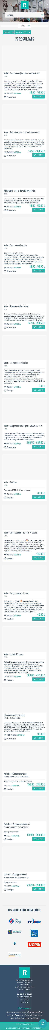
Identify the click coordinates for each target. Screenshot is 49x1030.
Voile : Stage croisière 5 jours (16, 306)
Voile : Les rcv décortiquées (16, 362)
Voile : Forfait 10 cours (13, 654)
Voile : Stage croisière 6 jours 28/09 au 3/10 (23, 425)
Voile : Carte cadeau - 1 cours (16, 593)
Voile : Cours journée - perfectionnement (21, 132)
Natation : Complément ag (15, 773)
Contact (24, 1002)
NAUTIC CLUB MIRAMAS (12, 718)
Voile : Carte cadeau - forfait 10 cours (20, 532)
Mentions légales (24, 997)
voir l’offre (38, 96)
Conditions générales (24, 1024)
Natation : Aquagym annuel (15, 874)
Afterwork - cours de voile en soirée (19, 190)
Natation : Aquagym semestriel (17, 824)
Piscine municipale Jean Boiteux (16, 777)
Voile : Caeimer (10, 482)
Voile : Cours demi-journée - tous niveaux (21, 73)
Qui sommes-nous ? (24, 994)
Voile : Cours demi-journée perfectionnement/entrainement (18, 245)
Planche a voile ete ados (14, 715)
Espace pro (24, 1000)
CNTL (6, 76)
